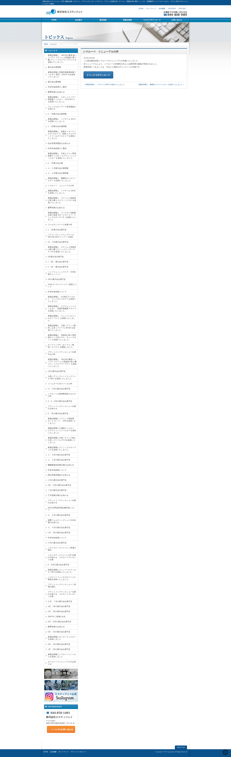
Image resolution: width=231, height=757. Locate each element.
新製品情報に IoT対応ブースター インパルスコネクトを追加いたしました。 (62, 299)
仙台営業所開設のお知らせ (59, 143)
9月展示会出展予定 (56, 257)
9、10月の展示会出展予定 (58, 565)
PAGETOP (181, 747)
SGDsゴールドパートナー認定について (62, 285)
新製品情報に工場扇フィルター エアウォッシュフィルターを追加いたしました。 (62, 430)
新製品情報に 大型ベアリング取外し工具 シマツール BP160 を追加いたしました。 (62, 328)
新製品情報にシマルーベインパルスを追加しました (62, 655)
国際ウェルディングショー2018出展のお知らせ (62, 521)
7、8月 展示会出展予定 (58, 262)
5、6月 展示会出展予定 (58, 267)
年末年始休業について (57, 292)
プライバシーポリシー (78, 752)
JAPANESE (172, 8)
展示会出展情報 (54, 67)
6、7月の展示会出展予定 (58, 414)
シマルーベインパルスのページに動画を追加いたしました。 (62, 578)
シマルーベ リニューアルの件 (61, 186)
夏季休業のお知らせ (56, 92)
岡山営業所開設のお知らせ (59, 475)
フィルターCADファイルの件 (60, 384)
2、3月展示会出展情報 (57, 126)
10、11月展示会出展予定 (58, 242)
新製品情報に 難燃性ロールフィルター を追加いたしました (161, 84)
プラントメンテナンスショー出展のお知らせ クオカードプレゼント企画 (62, 594)
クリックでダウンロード (98, 75)
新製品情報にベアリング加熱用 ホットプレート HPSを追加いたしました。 (62, 421)
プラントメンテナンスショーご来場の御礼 (62, 585)
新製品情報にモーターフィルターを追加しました (62, 638)
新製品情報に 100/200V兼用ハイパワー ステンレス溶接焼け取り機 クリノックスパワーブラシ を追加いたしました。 (62, 362)
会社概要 (162, 8)
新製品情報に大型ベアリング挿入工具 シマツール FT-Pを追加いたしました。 (62, 440)
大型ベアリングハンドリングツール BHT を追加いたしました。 (62, 377)
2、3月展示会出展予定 (57, 230)
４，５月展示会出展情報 (58, 168)
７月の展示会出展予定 (57, 490)
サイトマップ (151, 8)
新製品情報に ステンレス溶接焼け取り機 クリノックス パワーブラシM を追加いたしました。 (62, 249)
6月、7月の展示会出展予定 (59, 632)
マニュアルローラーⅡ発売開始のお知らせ (62, 108)
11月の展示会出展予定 (57, 480)
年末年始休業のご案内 (57, 87)
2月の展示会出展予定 (57, 371)
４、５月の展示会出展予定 (59, 455)
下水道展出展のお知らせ (58, 495)
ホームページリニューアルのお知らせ (62, 663)
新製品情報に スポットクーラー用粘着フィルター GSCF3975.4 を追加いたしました (62, 99)
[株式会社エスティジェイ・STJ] (64, 14)
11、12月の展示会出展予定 (59, 389)
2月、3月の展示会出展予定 (59, 611)
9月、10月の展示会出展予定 (59, 485)
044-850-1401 (60, 712)
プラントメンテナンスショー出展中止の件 (62, 353)
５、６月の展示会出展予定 (59, 515)
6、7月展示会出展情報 (57, 114)
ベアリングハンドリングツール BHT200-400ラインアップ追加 (62, 236)
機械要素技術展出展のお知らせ (61, 465)
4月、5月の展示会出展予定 (59, 606)
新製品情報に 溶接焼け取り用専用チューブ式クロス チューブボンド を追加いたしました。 (62, 337)
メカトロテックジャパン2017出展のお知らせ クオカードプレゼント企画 (62, 557)
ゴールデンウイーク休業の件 (60, 225)
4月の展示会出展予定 (57, 279)
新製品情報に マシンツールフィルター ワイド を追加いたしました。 (62, 318)
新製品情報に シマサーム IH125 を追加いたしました (62, 120)
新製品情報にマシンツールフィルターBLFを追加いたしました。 (62, 571)
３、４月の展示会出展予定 (59, 528)
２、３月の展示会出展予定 (59, 460)
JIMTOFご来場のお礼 (57, 617)
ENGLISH (182, 8)
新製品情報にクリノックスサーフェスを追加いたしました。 (62, 448)
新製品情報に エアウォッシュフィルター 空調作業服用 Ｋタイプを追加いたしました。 (62, 308)
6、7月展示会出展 (55, 163)
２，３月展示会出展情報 (58, 173)
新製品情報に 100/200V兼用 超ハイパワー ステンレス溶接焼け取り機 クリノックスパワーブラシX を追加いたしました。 (62, 58)
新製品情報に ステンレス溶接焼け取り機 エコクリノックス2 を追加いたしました (62, 200)
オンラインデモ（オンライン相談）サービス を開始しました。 (61, 346)
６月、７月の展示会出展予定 (60, 601)
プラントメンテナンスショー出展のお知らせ (62, 407)
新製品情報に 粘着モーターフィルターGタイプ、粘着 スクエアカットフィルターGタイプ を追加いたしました (62, 134)
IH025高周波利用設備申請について (61, 509)
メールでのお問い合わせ (62, 729)
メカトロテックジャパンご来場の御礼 (62, 549)
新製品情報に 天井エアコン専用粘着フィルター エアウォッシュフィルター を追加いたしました (62, 156)
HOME (141, 8)
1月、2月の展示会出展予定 (59, 533)
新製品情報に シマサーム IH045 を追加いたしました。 (105, 84)
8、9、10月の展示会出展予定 (60, 401)
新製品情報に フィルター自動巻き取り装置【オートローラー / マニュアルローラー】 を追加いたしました (62, 216)
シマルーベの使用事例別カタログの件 (62, 395)
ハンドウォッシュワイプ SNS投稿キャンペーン (62, 273)
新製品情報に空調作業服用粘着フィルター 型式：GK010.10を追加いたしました (62, 74)
